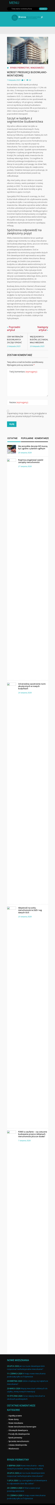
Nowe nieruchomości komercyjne (22, 1426)
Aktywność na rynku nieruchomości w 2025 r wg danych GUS (30, 910)
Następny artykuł (42, 328)
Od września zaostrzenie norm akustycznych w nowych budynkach (32, 686)
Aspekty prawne (15, 1415)
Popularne (27, 438)
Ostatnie (12, 438)
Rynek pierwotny (19, 67)
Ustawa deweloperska (18, 1445)
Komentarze (41, 438)
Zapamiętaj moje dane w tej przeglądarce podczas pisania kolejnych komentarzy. (27, 415)
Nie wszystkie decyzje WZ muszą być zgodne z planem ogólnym (32, 447)
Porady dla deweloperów (19, 1434)
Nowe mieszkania (16, 1423)
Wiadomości (37, 67)
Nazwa (18, 402)
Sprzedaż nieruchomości (19, 1441)
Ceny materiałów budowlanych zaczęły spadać (15, 339)
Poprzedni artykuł (13, 328)
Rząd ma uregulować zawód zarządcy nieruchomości (30, 461)
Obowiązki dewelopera (18, 1430)
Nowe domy (14, 1419)
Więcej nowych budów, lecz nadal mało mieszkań (39, 339)
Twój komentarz (23, 371)
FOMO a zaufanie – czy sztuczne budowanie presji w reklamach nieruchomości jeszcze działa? (32, 1134)
